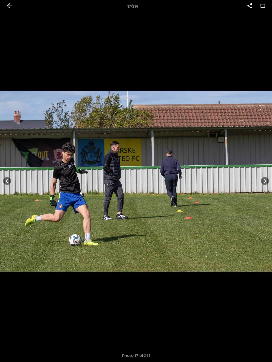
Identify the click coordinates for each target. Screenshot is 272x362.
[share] (249, 6)
